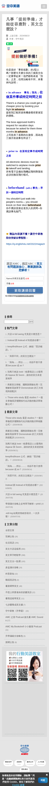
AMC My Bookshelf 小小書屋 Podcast (23, 626)
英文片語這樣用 (13, 549)
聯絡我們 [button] (8, 763)
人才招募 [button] (41, 763)
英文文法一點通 (13, 561)
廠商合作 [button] (30, 763)
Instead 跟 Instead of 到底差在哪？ (24, 340)
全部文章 (9, 530)
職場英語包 (10, 580)
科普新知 (9, 574)
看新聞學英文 (12, 586)
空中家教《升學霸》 (15, 611)
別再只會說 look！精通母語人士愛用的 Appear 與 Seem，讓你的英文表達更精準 (24, 375)
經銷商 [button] (19, 763)
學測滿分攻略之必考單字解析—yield (23, 504)
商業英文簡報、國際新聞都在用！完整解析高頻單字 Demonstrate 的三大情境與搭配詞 (24, 387)
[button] (24, 666)
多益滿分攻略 (12, 567)
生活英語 (9, 543)
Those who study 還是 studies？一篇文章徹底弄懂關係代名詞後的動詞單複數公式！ (24, 400)
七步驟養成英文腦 (14, 605)
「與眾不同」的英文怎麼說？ (21, 356)
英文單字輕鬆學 (13, 555)
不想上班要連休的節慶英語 (18, 592)
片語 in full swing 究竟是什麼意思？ (24, 334)
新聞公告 (9, 642)
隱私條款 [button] (25, 770)
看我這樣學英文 (13, 598)
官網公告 (9, 536)
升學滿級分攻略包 (14, 636)
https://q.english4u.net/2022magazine (26, 244)
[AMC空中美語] (14, 6)
